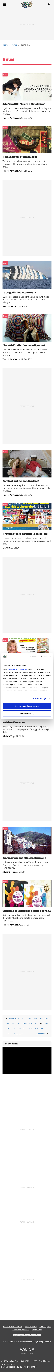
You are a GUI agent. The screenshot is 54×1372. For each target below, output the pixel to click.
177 (24, 1028)
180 (42, 1028)
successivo (41, 1033)
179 (36, 1028)
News (14, 44)
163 (35, 1018)
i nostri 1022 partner (17, 669)
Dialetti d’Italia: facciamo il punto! (24, 345)
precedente (13, 1018)
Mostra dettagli (39, 698)
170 (30, 1023)
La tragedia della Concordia (19, 292)
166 (7, 1023)
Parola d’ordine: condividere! (21, 480)
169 (24, 1023)
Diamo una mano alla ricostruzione (24, 857)
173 (46, 1023)
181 (7, 1033)
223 (21, 1033)
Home (5, 44)
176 (19, 1028)
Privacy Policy (31, 1326)
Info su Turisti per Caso (12, 1326)
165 (46, 1018)
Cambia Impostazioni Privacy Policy (27, 1335)
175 (13, 1028)
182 (13, 1033)
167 (13, 1023)
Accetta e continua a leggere (27, 706)
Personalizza (25, 713)
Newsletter (37, 1330)
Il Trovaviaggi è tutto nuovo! (20, 156)
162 (29, 1018)
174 (7, 1028)
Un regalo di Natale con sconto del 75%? (27, 910)
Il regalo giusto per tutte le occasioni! (25, 533)
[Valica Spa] (27, 1353)
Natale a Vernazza (14, 722)
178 (30, 1028)
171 (36, 1023)
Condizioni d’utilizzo (21, 1330)
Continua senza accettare (40, 656)
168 (19, 1023)
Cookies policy (45, 1326)
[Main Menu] (4, 4)
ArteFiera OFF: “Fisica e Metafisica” (24, 103)
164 (41, 1018)
